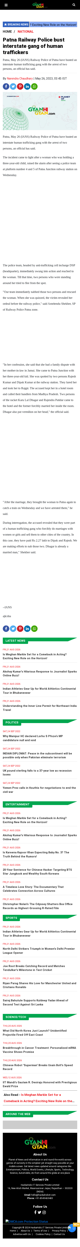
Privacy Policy (59, 1230)
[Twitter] (39, 1212)
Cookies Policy (43, 1234)
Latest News (15, 640)
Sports (11, 918)
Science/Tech (16, 1017)
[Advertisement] (40, 220)
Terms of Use (40, 1230)
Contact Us (40, 1179)
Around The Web (18, 1114)
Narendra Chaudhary (20, 78)
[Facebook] (35, 1212)
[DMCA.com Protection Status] (27, 1222)
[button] (6, 5)
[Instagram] (44, 1212)
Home (13, 1230)
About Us (40, 1154)
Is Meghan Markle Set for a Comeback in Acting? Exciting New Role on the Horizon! (38, 1101)
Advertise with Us (22, 1234)
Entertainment (18, 804)
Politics (12, 722)
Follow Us (40, 1206)
